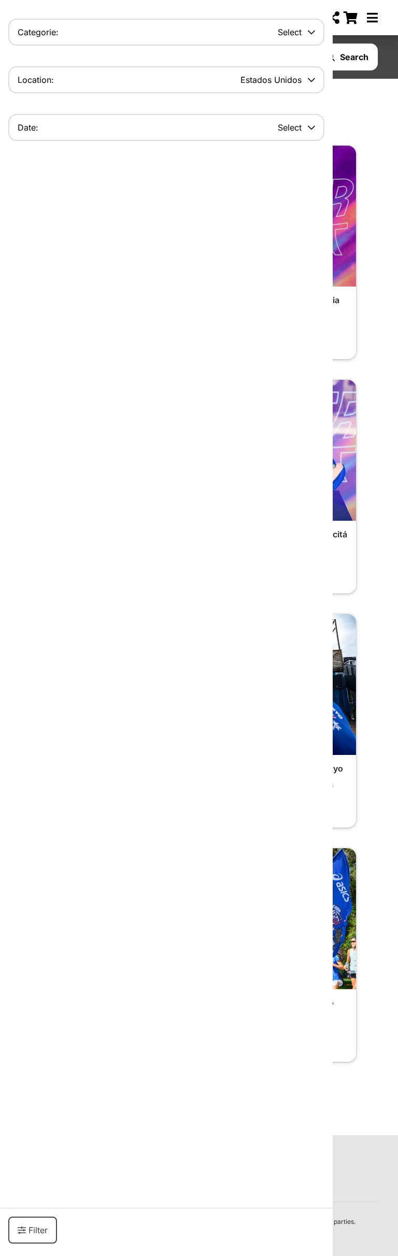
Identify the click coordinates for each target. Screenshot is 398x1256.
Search (354, 57)
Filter (38, 1230)
